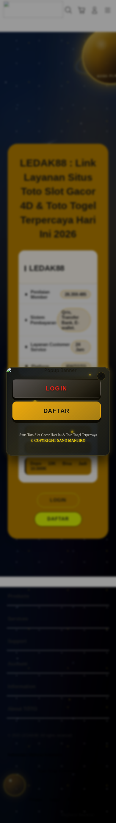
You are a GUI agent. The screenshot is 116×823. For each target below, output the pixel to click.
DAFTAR (56, 410)
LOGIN (56, 388)
